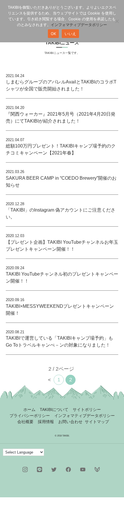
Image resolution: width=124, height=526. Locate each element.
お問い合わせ (70, 421)
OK (53, 33)
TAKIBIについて (54, 409)
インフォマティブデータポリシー (84, 415)
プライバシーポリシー (30, 415)
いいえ (70, 33)
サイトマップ (97, 421)
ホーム (29, 409)
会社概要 (25, 421)
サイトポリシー (87, 409)
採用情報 (46, 421)
